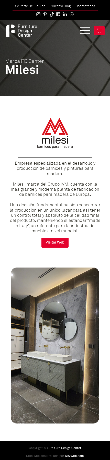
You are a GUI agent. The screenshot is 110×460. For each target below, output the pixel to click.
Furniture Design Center (64, 448)
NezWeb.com (74, 456)
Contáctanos (85, 6)
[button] (99, 30)
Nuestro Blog (60, 6)
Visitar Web (55, 242)
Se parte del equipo (30, 6)
